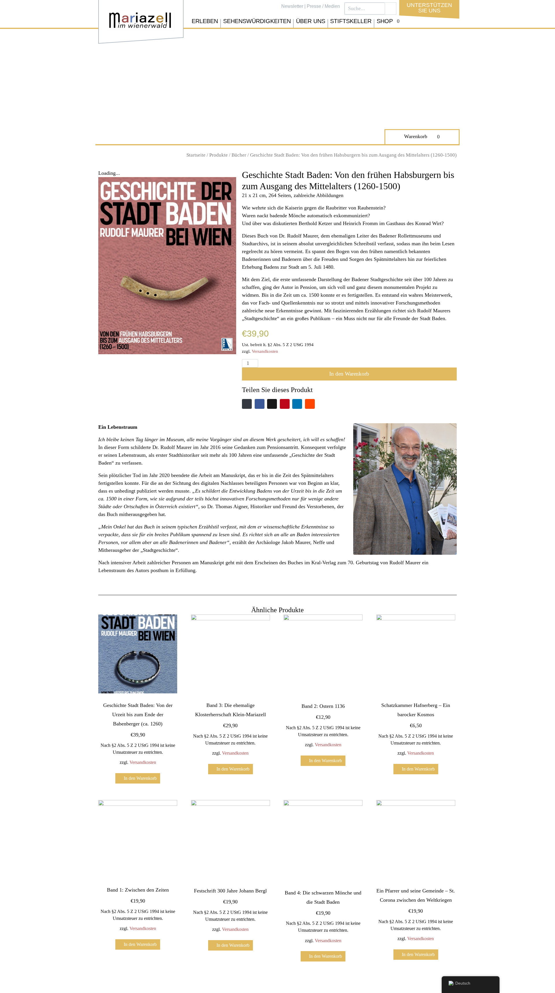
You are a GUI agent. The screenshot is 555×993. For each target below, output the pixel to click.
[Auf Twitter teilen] (272, 404)
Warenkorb (415, 136)
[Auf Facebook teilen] (259, 404)
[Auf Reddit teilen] (310, 404)
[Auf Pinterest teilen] (285, 404)
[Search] (390, 8)
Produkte (218, 155)
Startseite (196, 155)
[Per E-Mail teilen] (247, 404)
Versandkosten (265, 351)
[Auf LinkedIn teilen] (297, 404)
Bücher (239, 155)
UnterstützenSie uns (429, 8)
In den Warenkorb (349, 374)
